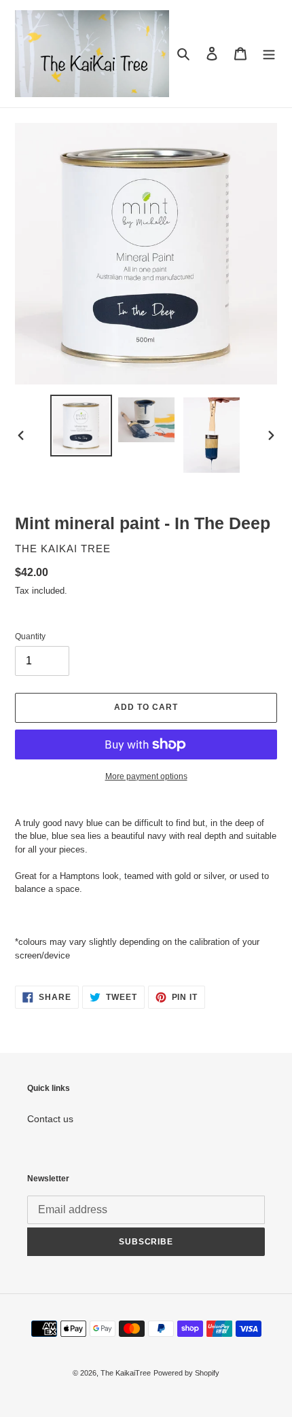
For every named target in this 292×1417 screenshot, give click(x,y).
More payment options (146, 776)
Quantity (30, 636)
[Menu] (269, 53)
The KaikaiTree (126, 1373)
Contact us (50, 1118)
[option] (81, 425)
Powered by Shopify (186, 1373)
